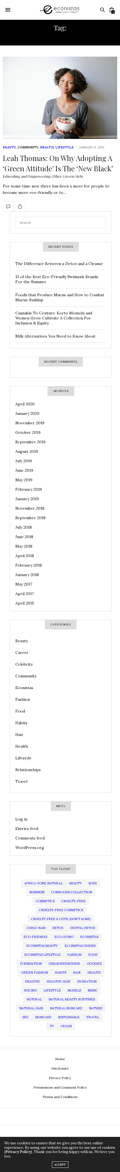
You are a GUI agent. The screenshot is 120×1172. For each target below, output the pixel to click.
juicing (30, 990)
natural (34, 999)
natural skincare (66, 1008)
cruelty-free (73, 901)
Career (21, 652)
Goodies (94, 964)
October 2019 (27, 432)
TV (52, 1026)
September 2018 (30, 517)
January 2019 (27, 498)
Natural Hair (31, 1008)
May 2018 (23, 546)
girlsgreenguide (64, 964)
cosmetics (45, 901)
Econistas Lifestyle (42, 955)
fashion (74, 955)
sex (25, 1017)
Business (36, 892)
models (74, 990)
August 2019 (26, 451)
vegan (66, 1026)
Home (60, 1059)
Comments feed (30, 838)
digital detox (82, 928)
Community (28, 147)
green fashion (34, 972)
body (92, 883)
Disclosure (60, 1068)
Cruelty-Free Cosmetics (61, 910)
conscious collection (71, 892)
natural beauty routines (72, 999)
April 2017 (24, 593)
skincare (43, 1017)
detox (57, 928)
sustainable (69, 1017)
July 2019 (23, 460)
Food (20, 711)
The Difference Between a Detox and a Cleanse (59, 263)
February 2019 (28, 489)
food (92, 955)
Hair (19, 734)
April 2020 (25, 403)
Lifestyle (64, 147)
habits (60, 972)
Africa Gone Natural (43, 883)
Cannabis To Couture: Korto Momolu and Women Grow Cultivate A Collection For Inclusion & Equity (53, 318)
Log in (21, 819)
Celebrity (24, 664)
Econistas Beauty (42, 946)
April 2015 (24, 603)
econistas (89, 937)
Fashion (22, 699)
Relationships (28, 769)
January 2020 (27, 413)
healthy (32, 981)
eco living (63, 937)
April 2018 (24, 555)
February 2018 (28, 565)
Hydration (87, 981)
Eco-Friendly (35, 937)
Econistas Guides (79, 946)
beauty (75, 883)
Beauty (9, 147)
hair (77, 972)
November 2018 (29, 508)
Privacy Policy (60, 1078)
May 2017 (23, 584)
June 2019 (24, 470)
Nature (95, 1008)
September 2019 (30, 441)
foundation (31, 964)
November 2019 (29, 422)
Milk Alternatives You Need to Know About (55, 336)
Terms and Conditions (60, 1097)
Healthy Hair (58, 981)
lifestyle (52, 990)
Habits (21, 722)
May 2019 (23, 479)
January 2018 (27, 574)
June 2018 (24, 536)
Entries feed (26, 828)
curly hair (36, 928)
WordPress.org (29, 847)
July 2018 (23, 527)
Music (93, 990)
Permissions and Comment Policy (60, 1087)
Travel (21, 781)
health (93, 972)
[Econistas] (60, 9)
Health (47, 147)
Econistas (24, 687)
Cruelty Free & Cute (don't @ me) (60, 919)
